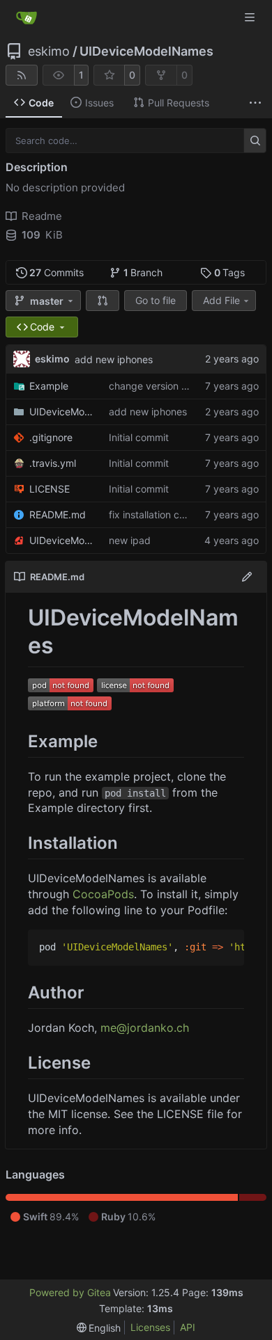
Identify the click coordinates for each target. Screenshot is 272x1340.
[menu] (99, 1328)
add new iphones (114, 359)
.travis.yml (52, 463)
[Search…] (254, 140)
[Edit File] (247, 577)
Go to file (155, 300)
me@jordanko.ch (144, 1028)
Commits (56, 272)
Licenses (150, 1327)
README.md (57, 514)
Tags (229, 272)
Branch (143, 272)
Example (48, 386)
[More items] (255, 103)
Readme (42, 216)
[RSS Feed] (22, 75)
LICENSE (49, 489)
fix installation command (164, 514)
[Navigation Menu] (251, 17)
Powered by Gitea (70, 1292)
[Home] (26, 17)
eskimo (49, 51)
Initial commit (139, 437)
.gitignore (51, 437)
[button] (102, 300)
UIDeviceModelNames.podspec (62, 540)
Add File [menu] (221, 300)
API (187, 1327)
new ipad (130, 540)
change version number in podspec (189, 386)
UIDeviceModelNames (146, 51)
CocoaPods (103, 894)
